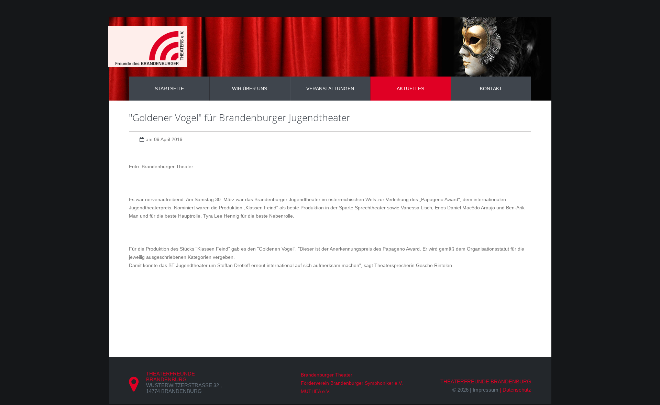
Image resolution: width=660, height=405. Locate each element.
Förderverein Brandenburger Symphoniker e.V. (352, 383)
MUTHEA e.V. (315, 391)
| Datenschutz (515, 390)
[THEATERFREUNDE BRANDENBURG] (147, 46)
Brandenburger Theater (326, 375)
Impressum (485, 390)
